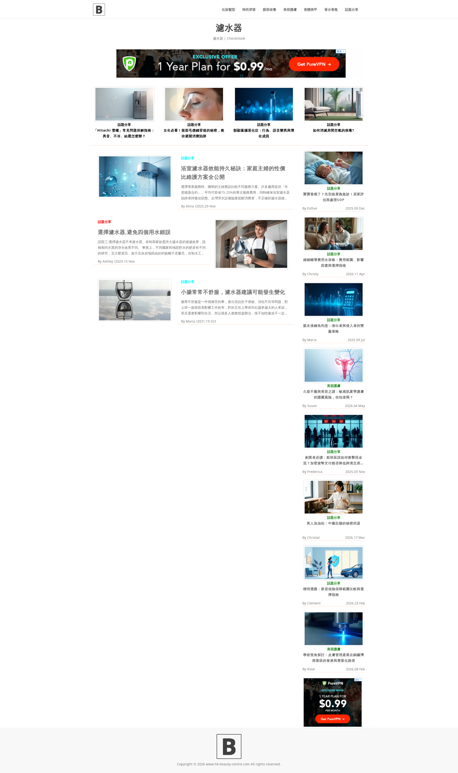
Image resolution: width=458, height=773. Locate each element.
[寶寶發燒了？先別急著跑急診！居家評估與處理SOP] (333, 167)
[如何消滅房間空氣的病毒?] (333, 103)
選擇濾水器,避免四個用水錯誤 (134, 231)
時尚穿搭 (249, 9)
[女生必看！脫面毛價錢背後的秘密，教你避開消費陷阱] (194, 103)
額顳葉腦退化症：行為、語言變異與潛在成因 (264, 133)
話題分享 (351, 9)
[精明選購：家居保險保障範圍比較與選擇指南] (333, 562)
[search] (365, 6)
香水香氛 (331, 9)
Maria (190, 321)
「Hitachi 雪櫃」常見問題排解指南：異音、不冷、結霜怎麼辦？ (124, 133)
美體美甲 (310, 9)
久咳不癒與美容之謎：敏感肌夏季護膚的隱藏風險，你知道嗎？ (333, 394)
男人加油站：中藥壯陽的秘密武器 (333, 523)
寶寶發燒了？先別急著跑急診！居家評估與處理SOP (333, 197)
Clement (314, 603)
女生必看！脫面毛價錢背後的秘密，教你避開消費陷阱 (194, 133)
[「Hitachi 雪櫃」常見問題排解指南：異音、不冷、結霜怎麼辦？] (124, 103)
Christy (312, 274)
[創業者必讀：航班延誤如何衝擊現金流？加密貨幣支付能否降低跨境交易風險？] (333, 431)
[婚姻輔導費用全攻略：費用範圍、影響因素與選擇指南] (333, 233)
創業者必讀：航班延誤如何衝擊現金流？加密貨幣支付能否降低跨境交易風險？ (333, 460)
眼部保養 (269, 9)
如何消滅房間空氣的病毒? (333, 130)
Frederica (314, 471)
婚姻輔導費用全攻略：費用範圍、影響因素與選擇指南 (333, 262)
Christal (313, 537)
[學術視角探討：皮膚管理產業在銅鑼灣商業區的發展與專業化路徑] (333, 628)
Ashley (108, 261)
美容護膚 (290, 9)
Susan (312, 405)
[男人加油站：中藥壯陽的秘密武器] (333, 496)
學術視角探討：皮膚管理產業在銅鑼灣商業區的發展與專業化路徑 (333, 657)
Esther (312, 208)
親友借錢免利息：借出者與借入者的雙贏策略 (333, 328)
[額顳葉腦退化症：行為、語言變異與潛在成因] (264, 103)
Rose (311, 669)
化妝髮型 (228, 9)
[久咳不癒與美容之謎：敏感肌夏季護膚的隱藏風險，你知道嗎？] (333, 365)
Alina (190, 206)
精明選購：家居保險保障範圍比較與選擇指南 (333, 592)
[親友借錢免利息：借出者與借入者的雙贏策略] (333, 299)
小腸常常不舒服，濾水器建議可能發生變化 (233, 291)
